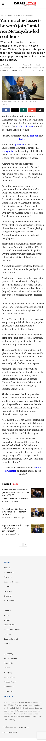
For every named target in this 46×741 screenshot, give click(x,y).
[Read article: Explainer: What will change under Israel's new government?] (37, 528)
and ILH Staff (12, 71)
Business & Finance (12, 582)
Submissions (9, 687)
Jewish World (9, 625)
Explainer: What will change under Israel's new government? (15, 528)
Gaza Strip (8, 663)
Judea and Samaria (12, 629)
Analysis (7, 568)
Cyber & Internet (11, 639)
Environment (9, 600)
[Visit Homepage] (25, 3)
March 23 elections (24, 126)
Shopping (8, 672)
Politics (7, 668)
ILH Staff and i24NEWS (12, 518)
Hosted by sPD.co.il (9, 732)
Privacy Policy (10, 682)
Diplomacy (9, 654)
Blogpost (8, 577)
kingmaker (9, 151)
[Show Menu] (3, 4)
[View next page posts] (25, 545)
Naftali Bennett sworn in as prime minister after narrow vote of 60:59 (15, 492)
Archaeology (9, 572)
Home (2, 15)
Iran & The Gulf (10, 658)
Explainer (8, 596)
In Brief (7, 620)
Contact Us (8, 691)
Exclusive (8, 591)
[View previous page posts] (21, 545)
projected (20, 144)
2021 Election (27, 15)
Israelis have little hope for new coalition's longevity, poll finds (14, 512)
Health (6, 615)
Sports (7, 644)
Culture (7, 586)
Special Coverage (13, 15)
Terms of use (9, 677)
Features (7, 611)
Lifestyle (7, 634)
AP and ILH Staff (10, 534)
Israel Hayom (24, 727)
